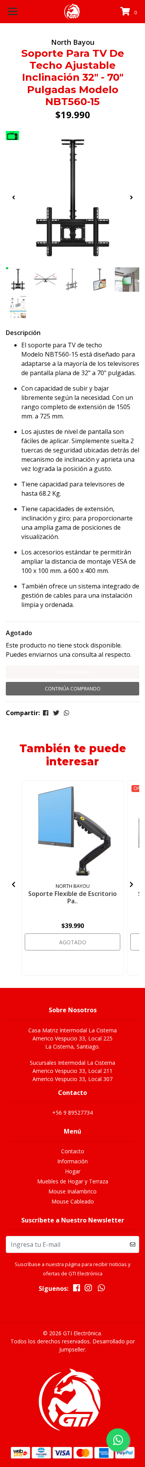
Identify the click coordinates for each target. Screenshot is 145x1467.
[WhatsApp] (101, 1289)
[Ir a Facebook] (76, 1289)
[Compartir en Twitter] (56, 713)
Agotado (19, 633)
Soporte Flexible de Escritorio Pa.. (72, 897)
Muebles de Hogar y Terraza (72, 1181)
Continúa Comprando (73, 688)
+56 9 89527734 (72, 1112)
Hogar (72, 1171)
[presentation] (13, 197)
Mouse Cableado (72, 1201)
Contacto (72, 1151)
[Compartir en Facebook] (45, 713)
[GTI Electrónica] (72, 11)
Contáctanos (72, 672)
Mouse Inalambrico (72, 1191)
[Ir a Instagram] (88, 1289)
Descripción (23, 332)
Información (72, 1161)
